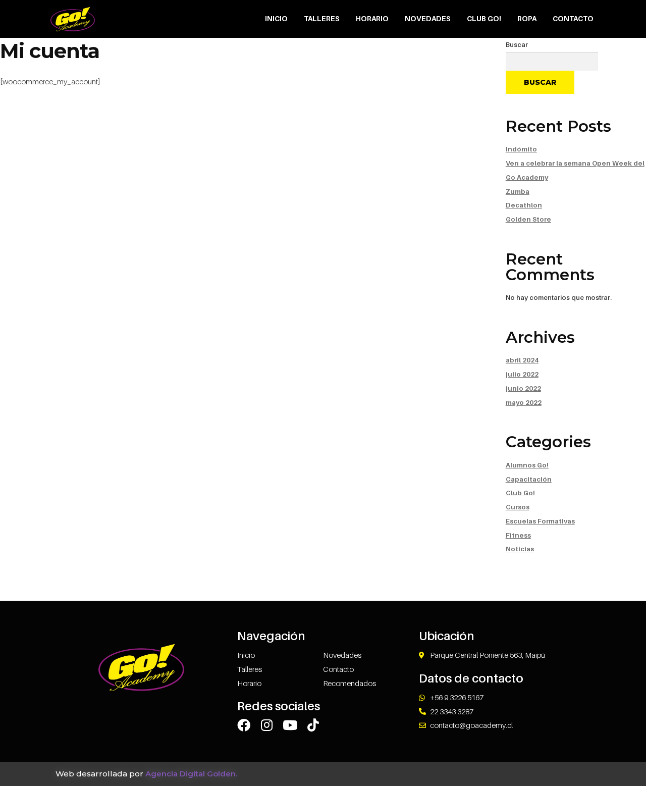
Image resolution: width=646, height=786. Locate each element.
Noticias (520, 549)
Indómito (521, 149)
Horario (372, 18)
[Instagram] (267, 724)
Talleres (322, 18)
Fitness (518, 535)
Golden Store (528, 219)
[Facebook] (243, 724)
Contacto (573, 18)
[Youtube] (290, 724)
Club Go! (484, 18)
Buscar (517, 44)
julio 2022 (522, 374)
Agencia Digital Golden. (191, 773)
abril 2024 (522, 360)
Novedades (428, 18)
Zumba (517, 191)
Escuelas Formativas (540, 521)
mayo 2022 (524, 402)
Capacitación (529, 479)
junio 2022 (523, 388)
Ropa (526, 18)
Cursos (517, 507)
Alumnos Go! (527, 465)
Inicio (276, 18)
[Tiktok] (313, 724)
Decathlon (524, 205)
